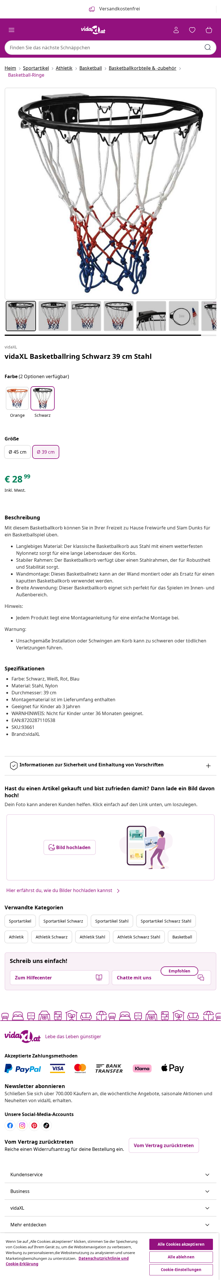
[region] (109, 1256)
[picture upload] (146, 847)
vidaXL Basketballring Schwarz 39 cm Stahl (78, 356)
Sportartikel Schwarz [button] (63, 921)
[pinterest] (34, 1125)
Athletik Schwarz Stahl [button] (138, 937)
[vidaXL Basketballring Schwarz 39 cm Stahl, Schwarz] (110, 193)
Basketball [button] (182, 937)
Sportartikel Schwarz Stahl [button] (166, 921)
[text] (18, 480)
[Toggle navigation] (11, 30)
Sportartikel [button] (20, 921)
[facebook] (10, 1125)
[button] (17, 406)
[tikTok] (46, 1125)
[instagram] (22, 1125)
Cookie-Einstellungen (181, 1269)
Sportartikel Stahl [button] (112, 921)
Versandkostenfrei (119, 8)
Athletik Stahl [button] (92, 937)
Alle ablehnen (181, 1257)
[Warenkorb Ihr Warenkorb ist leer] (209, 29)
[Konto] (176, 29)
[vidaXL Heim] (93, 30)
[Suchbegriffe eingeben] (207, 47)
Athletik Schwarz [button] (52, 937)
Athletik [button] (16, 937)
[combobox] (110, 47)
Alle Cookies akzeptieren (181, 1244)
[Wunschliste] (192, 29)
